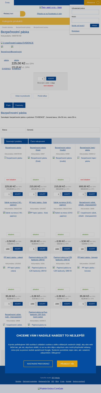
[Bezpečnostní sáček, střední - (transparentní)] (87, 214)
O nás (62, 381)
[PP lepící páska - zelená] (13, 269)
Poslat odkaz (42, 96)
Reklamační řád (44, 381)
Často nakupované (38, 141)
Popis (8, 105)
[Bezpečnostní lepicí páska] (87, 160)
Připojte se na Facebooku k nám (49, 14)
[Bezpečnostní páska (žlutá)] (38, 160)
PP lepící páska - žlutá (38, 202)
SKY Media (56, 378)
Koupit (51, 79)
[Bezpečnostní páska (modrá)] (63, 160)
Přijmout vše (67, 364)
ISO (52, 381)
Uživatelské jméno (78, 8)
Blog (57, 381)
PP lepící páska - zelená (13, 257)
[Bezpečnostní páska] (13, 158)
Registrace (75, 31)
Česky (7, 3)
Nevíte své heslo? (78, 26)
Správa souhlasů (79, 381)
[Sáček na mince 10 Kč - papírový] (63, 214)
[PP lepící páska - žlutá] (38, 212)
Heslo (74, 17)
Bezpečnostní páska (13, 148)
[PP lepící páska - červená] (87, 269)
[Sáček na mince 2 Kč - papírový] (13, 214)
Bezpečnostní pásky (23, 27)
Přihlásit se (91, 3)
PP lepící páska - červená (87, 257)
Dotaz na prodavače (23, 96)
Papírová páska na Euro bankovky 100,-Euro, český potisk (38, 314)
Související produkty (14, 141)
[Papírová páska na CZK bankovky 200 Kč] (38, 269)
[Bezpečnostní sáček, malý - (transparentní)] (13, 326)
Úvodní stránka (7, 27)
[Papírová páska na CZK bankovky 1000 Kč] (63, 269)
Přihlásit (94, 25)
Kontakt (68, 381)
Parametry (19, 105)
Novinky (18, 381)
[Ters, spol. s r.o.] (50, 7)
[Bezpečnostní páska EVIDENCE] (50, 43)
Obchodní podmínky (30, 381)
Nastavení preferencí (38, 364)
